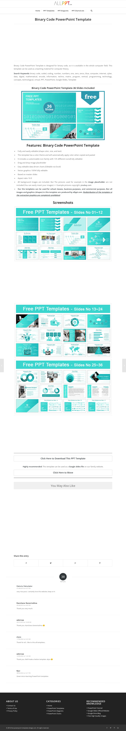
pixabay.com (86, 185)
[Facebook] (107, 728)
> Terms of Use (11, 708)
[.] (87, 11)
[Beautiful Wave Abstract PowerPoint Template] (2, 365)
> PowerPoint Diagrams (54, 711)
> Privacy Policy (11, 711)
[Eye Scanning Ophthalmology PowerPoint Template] (124, 365)
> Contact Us (10, 705)
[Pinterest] (114, 728)
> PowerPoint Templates (55, 708)
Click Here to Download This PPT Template (63, 458)
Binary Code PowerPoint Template (63, 19)
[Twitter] (110, 728)
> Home (49, 705)
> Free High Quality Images (96, 716)
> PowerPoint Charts (53, 713)
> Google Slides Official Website (98, 711)
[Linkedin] (118, 728)
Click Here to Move (63, 472)
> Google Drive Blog (94, 713)
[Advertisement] (63, 42)
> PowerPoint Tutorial (94, 708)
